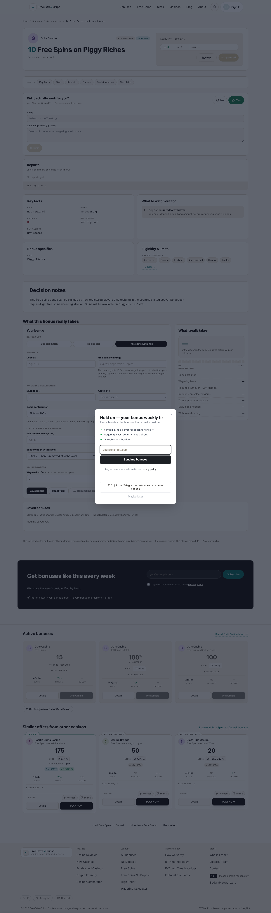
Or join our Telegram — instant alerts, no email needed (137, 487)
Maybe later (135, 496)
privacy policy (149, 469)
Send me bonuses (135, 459)
